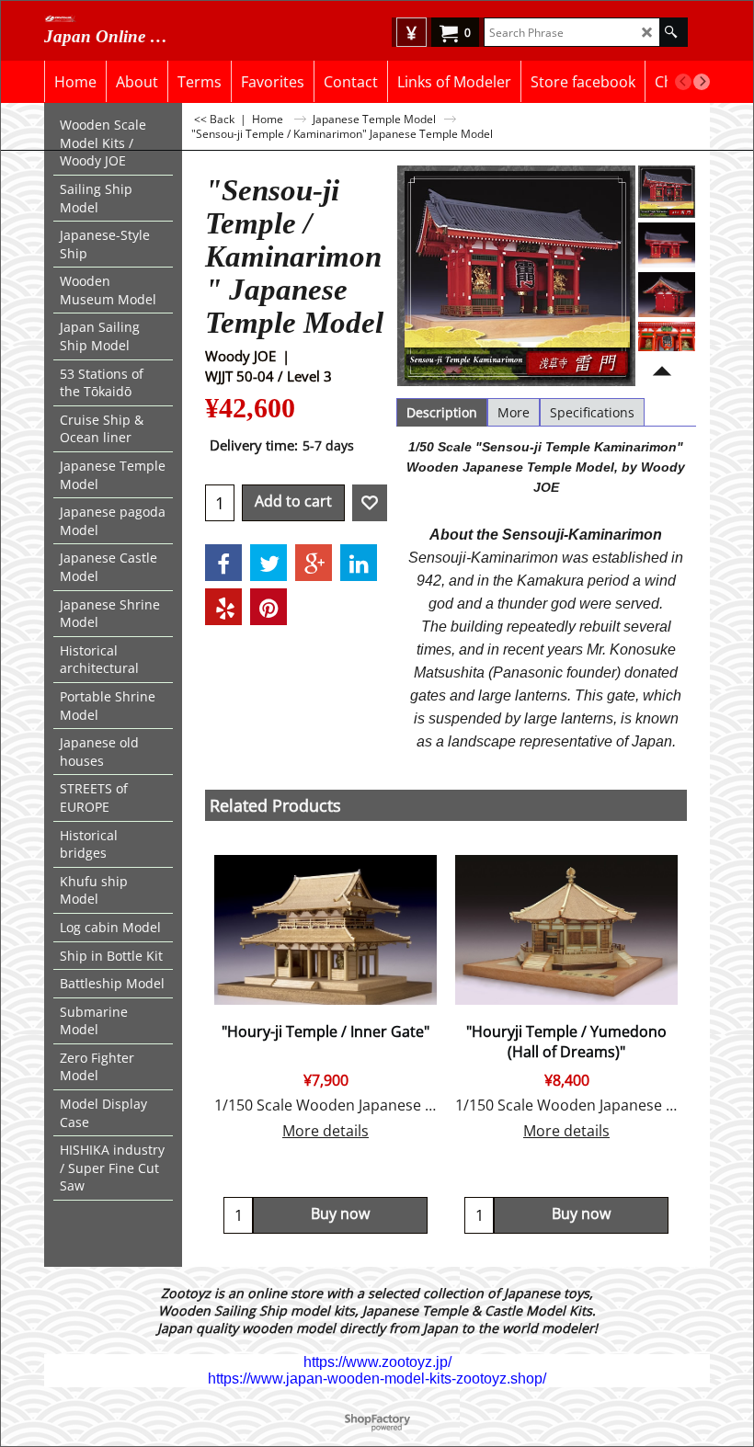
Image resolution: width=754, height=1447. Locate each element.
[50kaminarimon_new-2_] (666, 245)
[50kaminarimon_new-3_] (666, 294)
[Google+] (313, 562)
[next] (701, 82)
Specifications (592, 412)
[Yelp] (223, 606)
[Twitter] (268, 562)
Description (441, 412)
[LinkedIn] (358, 562)
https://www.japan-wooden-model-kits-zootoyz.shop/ (377, 1378)
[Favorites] (369, 502)
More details (325, 1131)
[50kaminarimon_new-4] (666, 343)
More (513, 412)
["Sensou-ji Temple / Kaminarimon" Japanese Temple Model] (666, 191)
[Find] (670, 32)
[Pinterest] (268, 606)
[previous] (683, 82)
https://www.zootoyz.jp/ (377, 1362)
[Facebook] (223, 562)
